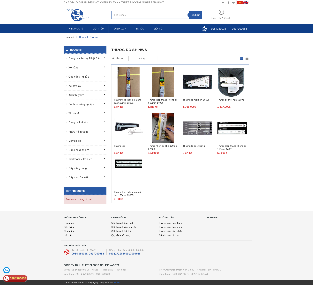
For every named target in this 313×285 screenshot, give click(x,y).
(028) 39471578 (180, 274)
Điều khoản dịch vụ (169, 235)
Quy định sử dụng (120, 235)
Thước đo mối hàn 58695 (196, 99)
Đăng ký (228, 18)
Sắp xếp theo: (117, 58)
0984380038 (218, 28)
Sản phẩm (119, 29)
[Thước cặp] (128, 128)
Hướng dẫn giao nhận (170, 231)
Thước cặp (119, 146)
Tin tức (140, 29)
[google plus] (233, 2)
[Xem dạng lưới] (241, 58)
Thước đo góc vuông (194, 146)
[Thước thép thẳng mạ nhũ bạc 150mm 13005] (128, 174)
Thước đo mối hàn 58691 (230, 99)
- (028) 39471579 (199, 274)
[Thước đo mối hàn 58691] (232, 82)
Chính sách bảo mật (122, 223)
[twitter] (223, 2)
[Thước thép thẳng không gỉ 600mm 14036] (163, 82)
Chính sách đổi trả (121, 231)
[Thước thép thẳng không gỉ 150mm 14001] (232, 128)
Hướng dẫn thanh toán (171, 227)
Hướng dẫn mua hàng (171, 223)
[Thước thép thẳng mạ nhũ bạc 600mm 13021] (128, 82)
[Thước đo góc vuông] (197, 128)
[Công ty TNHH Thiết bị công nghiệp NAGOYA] (85, 14)
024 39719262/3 (85, 274)
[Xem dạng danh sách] (246, 58)
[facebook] (228, 2)
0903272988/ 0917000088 (125, 253)
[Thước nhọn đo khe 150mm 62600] (163, 128)
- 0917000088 (102, 274)
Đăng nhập (216, 18)
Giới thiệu (98, 29)
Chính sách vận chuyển (123, 227)
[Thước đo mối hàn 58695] (197, 82)
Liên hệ (158, 29)
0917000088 (239, 28)
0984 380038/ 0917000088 (88, 253)
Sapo (117, 282)
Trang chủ (76, 29)
